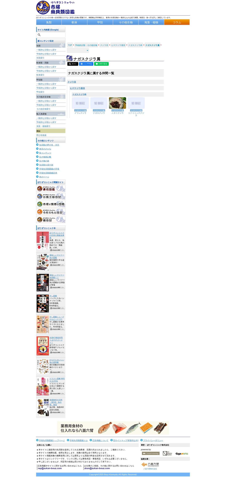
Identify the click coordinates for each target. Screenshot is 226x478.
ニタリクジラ (118, 113)
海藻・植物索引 (43, 126)
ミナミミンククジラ (136, 114)
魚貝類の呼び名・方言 (49, 145)
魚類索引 (40, 58)
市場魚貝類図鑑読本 (48, 173)
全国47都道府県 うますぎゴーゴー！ (56, 340)
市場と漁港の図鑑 (50, 204)
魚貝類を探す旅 (46, 165)
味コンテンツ (45, 153)
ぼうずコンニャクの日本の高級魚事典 (57, 235)
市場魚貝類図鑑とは (79, 440)
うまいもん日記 (50, 211)
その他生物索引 (43, 109)
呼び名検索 (41, 135)
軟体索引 (40, 75)
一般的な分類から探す (46, 50)
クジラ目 (71, 82)
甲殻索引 (40, 92)
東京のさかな (45, 149)
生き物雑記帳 (45, 157)
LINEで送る (102, 64)
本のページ (44, 177)
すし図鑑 (53, 296)
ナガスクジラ (99, 113)
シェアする (87, 64)
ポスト (74, 64)
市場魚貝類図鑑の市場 (49, 169)
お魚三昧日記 (50, 196)
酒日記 (50, 219)
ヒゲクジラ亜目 (77, 88)
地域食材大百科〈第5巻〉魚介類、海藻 (56, 402)
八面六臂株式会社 (150, 469)
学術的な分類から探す (46, 54)
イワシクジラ (80, 113)
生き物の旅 (44, 161)
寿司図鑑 (50, 188)
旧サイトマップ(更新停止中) (125, 440)
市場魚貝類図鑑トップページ (52, 440)
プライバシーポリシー (153, 440)
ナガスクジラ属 (80, 110)
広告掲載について (100, 440)
